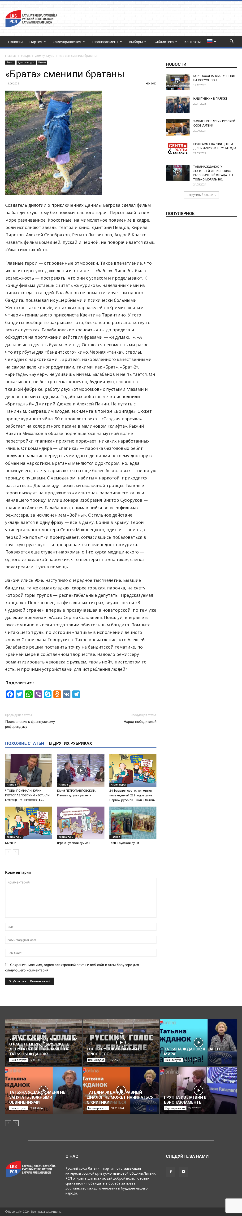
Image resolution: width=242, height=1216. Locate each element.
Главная (11, 56)
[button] (231, 42)
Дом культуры (45, 56)
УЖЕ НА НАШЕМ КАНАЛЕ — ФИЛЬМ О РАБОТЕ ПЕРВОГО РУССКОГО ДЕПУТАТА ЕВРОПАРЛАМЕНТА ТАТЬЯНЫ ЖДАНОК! (43, 1046)
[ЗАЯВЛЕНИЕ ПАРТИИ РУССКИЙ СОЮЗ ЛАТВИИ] (178, 127)
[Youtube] (183, 1171)
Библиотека (163, 41)
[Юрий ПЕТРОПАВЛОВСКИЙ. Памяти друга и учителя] (80, 770)
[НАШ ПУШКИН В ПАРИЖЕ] (178, 105)
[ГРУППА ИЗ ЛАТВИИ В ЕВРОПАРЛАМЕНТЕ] (198, 1090)
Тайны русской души (124, 843)
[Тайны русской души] (132, 823)
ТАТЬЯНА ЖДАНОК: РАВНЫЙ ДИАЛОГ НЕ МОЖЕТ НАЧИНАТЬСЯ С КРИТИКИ (120, 1097)
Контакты (192, 41)
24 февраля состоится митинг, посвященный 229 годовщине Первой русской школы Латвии (132, 795)
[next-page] (16, 852)
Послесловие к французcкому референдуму (30, 724)
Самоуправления (67, 41)
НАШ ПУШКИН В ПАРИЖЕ (210, 98)
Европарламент (105, 41)
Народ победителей (140, 722)
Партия (35, 41)
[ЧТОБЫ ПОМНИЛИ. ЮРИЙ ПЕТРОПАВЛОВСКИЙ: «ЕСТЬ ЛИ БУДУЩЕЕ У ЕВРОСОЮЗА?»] (28, 770)
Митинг (10, 843)
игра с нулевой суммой (73, 843)
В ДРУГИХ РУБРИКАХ (70, 743)
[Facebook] (170, 1171)
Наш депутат (18, 1060)
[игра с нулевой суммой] (80, 823)
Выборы (136, 41)
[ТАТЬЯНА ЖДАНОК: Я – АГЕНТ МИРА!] (198, 1042)
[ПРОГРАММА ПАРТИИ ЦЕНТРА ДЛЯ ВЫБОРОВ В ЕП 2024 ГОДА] (178, 148)
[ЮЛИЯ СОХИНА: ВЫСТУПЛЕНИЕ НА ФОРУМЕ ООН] (178, 82)
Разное (42, 62)
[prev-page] (8, 852)
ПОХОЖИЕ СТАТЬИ (24, 743)
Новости (15, 41)
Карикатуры (118, 784)
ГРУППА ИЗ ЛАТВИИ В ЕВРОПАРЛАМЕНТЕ (185, 1100)
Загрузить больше (200, 195)
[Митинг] (28, 823)
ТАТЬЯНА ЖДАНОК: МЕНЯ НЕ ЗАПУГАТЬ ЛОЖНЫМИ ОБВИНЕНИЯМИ (37, 1097)
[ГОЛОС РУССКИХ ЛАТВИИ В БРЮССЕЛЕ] (121, 1042)
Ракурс (25, 56)
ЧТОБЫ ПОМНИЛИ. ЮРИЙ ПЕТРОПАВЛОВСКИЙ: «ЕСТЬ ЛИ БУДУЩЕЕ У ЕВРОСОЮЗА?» (27, 795)
